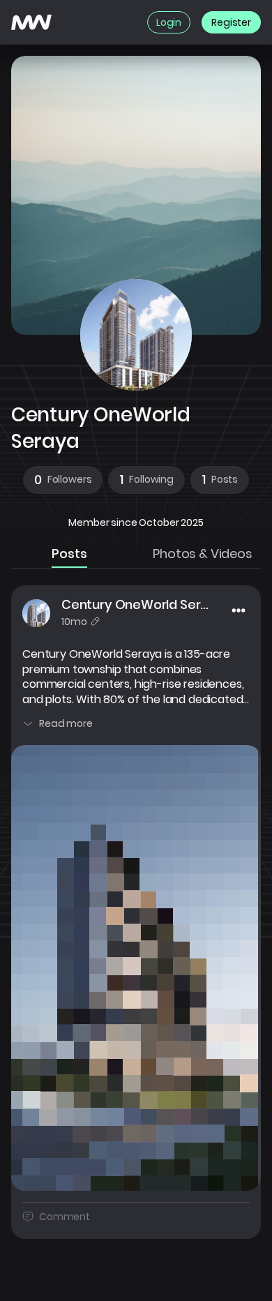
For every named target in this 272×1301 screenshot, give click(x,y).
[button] (63, 480)
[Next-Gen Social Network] (31, 22)
